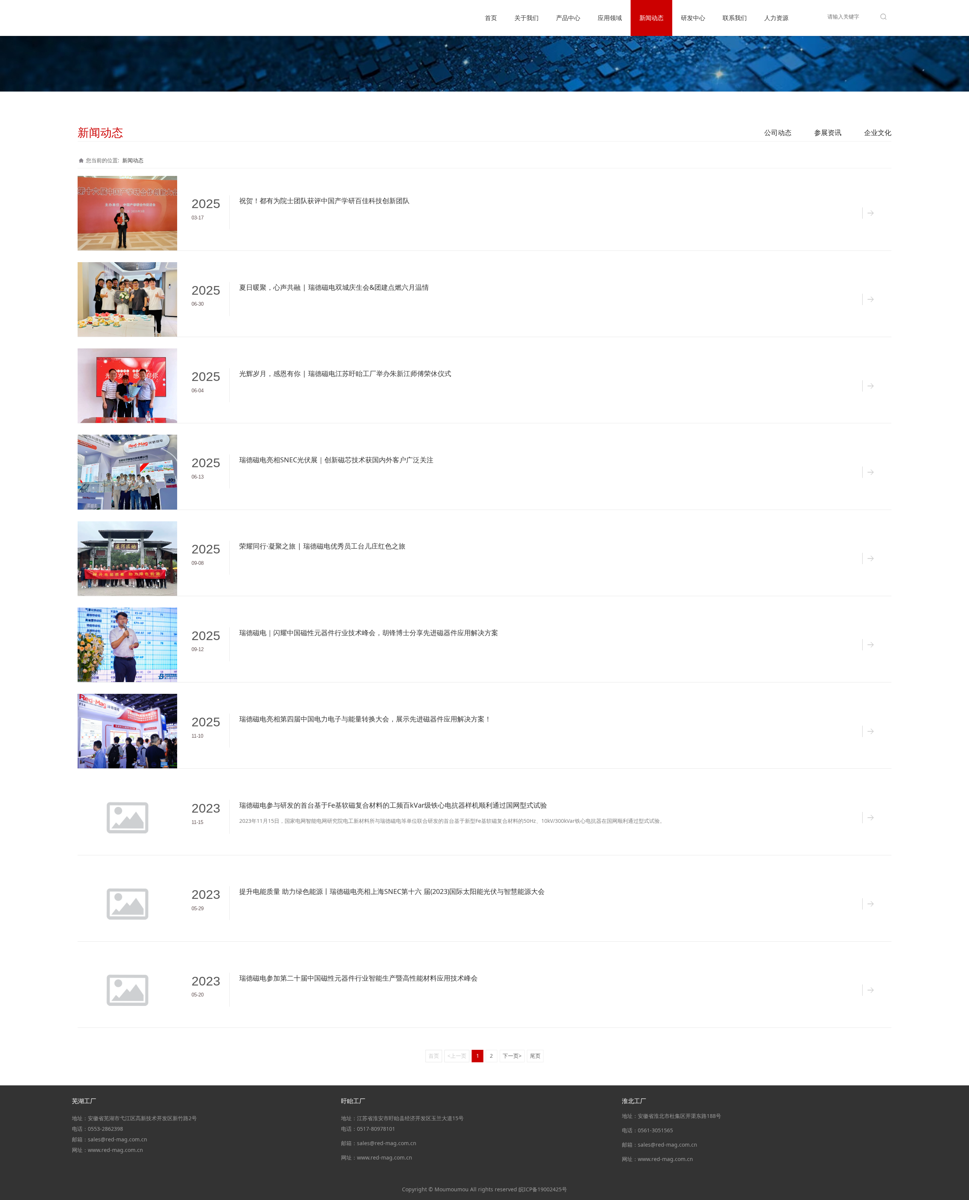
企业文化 (877, 132)
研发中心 (693, 18)
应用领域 (610, 18)
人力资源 (776, 18)
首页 (491, 18)
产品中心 (568, 18)
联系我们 (735, 18)
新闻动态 (651, 18)
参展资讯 (827, 132)
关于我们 (526, 18)
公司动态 (777, 132)
